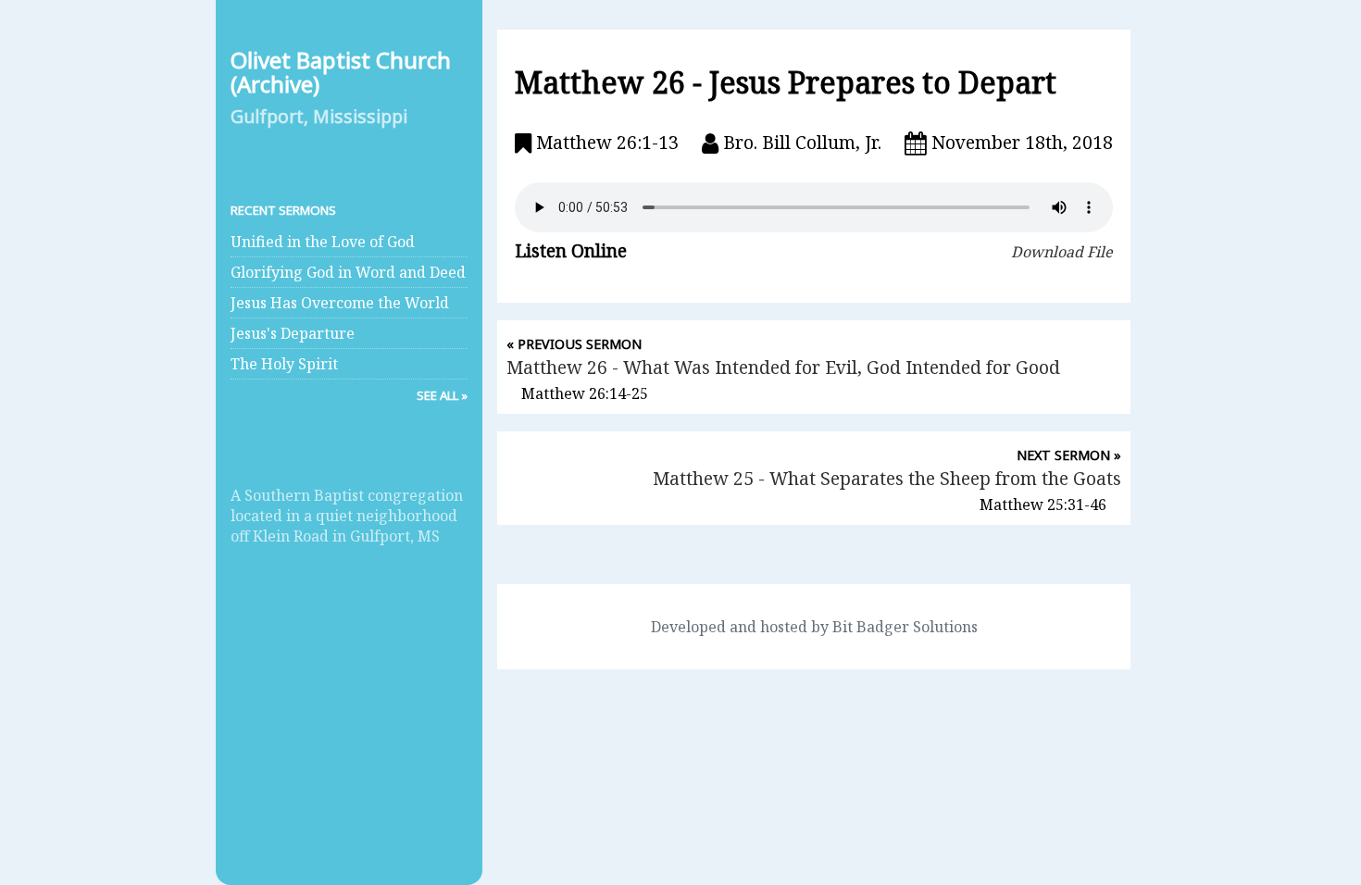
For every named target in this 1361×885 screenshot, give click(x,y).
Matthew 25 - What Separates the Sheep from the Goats (887, 478)
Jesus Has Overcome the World (340, 303)
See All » (442, 395)
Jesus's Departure (293, 333)
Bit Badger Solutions (905, 627)
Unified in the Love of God (323, 241)
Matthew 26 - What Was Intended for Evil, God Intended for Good (783, 367)
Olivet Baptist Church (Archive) (341, 71)
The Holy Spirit (284, 364)
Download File (1062, 252)
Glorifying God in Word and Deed (348, 272)
